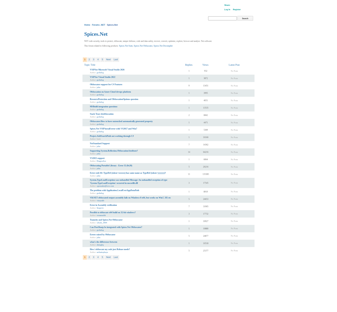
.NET (102, 25)
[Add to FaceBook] (238, 5)
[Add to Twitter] (242, 5)
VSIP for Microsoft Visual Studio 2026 (107, 69)
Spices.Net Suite (126, 46)
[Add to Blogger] (248, 5)
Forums (96, 25)
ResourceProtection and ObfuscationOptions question (114, 99)
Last (116, 59)
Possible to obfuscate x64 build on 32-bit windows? (113, 212)
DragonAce (101, 161)
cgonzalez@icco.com (105, 186)
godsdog (100, 72)
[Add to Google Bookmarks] (232, 5)
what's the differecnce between (103, 242)
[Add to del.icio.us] (254, 5)
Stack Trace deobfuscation (102, 114)
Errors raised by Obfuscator (102, 234)
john (98, 87)
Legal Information (112, 268)
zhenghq (100, 245)
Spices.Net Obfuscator (143, 46)
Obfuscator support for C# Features (106, 84)
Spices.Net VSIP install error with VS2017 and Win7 (113, 128)
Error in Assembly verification (103, 205)
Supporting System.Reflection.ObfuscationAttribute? (114, 151)
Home (87, 25)
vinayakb (100, 200)
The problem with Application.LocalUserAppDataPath (114, 190)
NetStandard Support (100, 143)
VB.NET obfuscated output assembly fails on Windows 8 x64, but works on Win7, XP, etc (130, 197)
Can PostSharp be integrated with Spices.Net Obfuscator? (116, 227)
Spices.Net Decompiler (163, 46)
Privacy (99, 268)
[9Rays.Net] (95, 6)
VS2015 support (97, 158)
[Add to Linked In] (251, 5)
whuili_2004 (102, 223)
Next (108, 59)
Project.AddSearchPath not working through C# (112, 136)
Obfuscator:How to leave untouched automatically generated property (121, 121)
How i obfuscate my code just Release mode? (110, 249)
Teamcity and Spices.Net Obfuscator (106, 220)
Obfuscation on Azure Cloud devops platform (110, 92)
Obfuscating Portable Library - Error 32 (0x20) (111, 165)
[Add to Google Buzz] (235, 5)
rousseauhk (101, 215)
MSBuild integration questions (103, 106)
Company (90, 268)
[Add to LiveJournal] (245, 5)
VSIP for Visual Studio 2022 (102, 77)
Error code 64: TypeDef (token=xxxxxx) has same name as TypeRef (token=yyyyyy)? (128, 173)
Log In (227, 9)
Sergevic (100, 208)
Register (237, 9)
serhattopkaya (102, 252)
